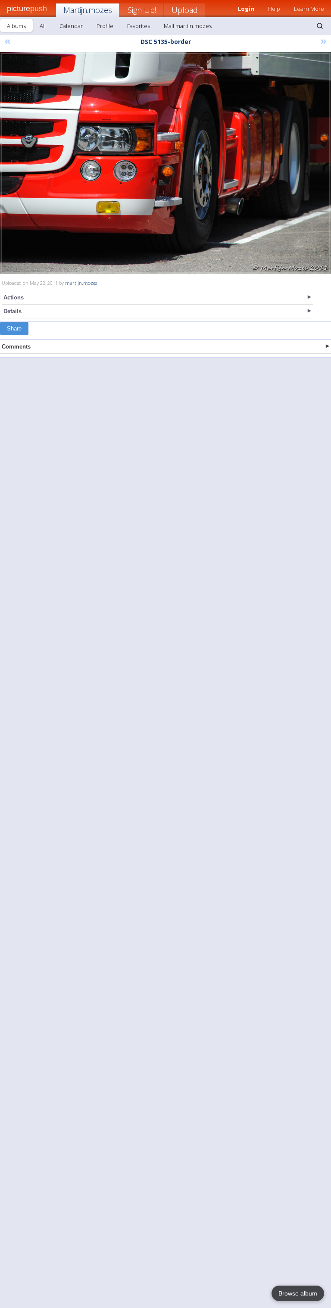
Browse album (297, 1293)
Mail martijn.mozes (188, 26)
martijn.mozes (81, 283)
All (43, 26)
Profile (105, 26)
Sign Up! (142, 10)
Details (12, 311)
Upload (185, 10)
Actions (13, 297)
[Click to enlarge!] (165, 163)
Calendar (71, 26)
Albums (16, 26)
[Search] (320, 26)
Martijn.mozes (87, 10)
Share (14, 328)
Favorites (138, 26)
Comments (16, 346)
